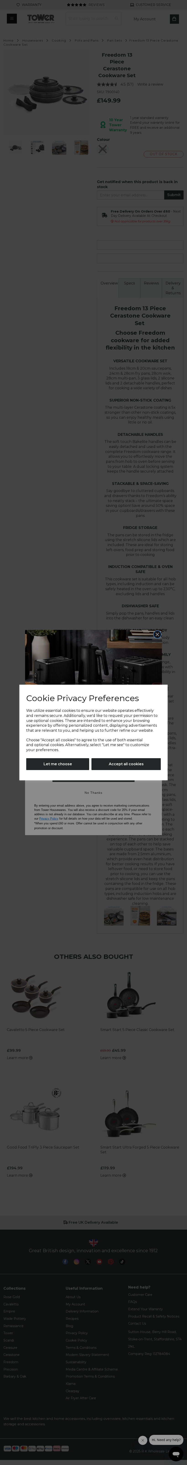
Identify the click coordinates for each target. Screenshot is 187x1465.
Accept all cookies (126, 764)
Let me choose (58, 764)
